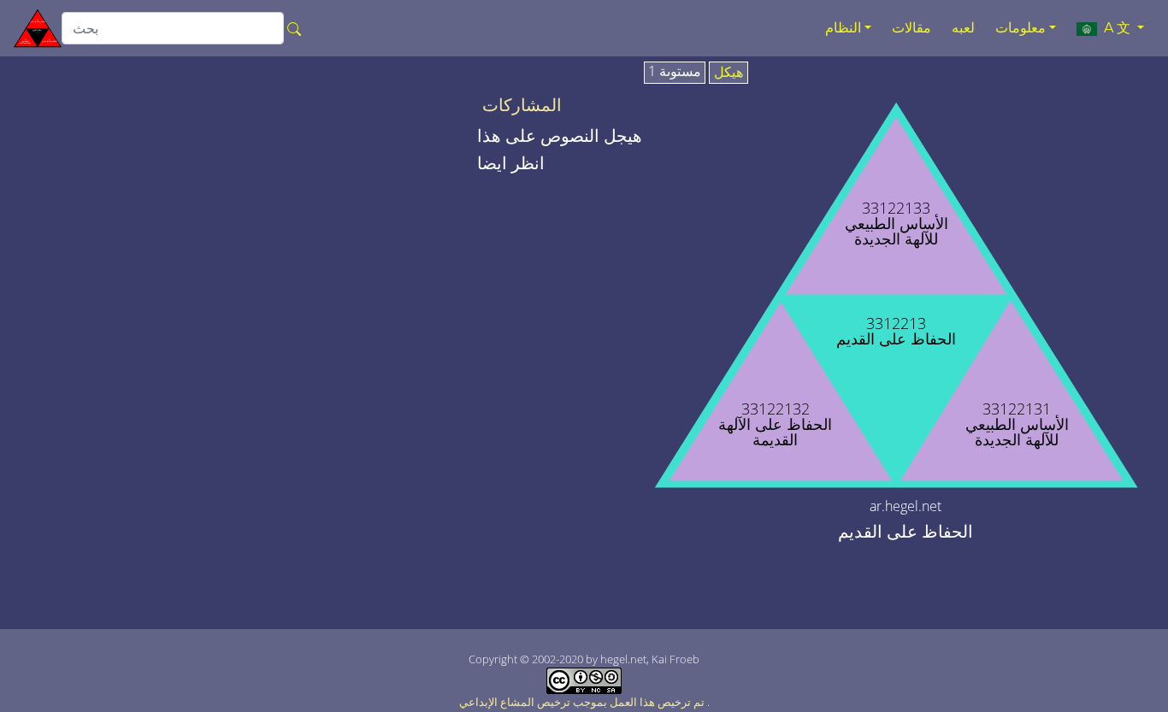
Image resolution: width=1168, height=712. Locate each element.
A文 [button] (1115, 28)
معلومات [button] (1020, 28)
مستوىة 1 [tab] (674, 71)
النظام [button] (843, 28)
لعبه (963, 28)
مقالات (911, 28)
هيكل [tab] (728, 72)
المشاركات (522, 105)
